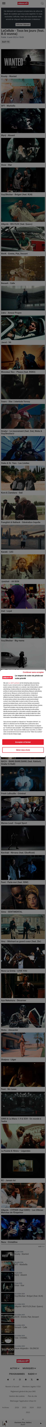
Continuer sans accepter (33, 672)
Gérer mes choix (23, 750)
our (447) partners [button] (13, 683)
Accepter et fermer (23, 742)
